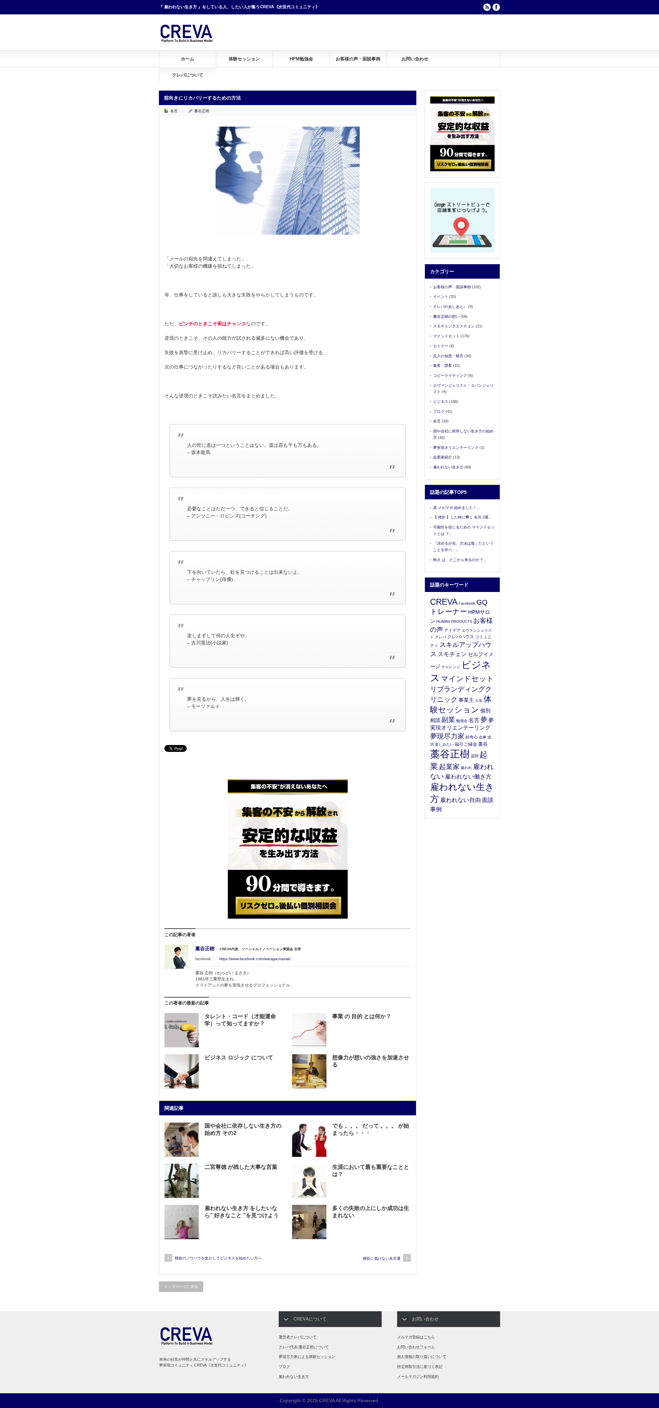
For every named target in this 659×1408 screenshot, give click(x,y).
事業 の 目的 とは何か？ (361, 1016)
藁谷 (483, 744)
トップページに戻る (181, 1286)
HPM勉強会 (301, 58)
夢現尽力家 (447, 736)
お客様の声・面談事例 (358, 58)
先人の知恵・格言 (448, 356)
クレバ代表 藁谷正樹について (304, 1347)
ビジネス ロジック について (239, 1057)
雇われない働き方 (468, 776)
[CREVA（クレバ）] (186, 41)
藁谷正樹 (201, 111)
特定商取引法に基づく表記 (419, 1366)
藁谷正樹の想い (446, 316)
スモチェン (452, 654)
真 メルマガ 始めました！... (456, 507)
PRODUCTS (461, 621)
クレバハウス (460, 637)
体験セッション (244, 58)
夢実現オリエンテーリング (455, 447)
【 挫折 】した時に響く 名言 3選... (462, 517)
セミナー (440, 346)
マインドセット (446, 336)
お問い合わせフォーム (416, 1347)
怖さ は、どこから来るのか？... (459, 560)
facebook (496, 7)
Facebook (467, 603)
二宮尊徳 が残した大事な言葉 (241, 1167)
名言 (174, 111)
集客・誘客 (442, 365)
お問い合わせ (415, 58)
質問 (474, 756)
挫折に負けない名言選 (382, 1258)
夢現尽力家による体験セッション (307, 1356)
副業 (448, 719)
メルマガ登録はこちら (416, 1337)
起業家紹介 (442, 457)
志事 (482, 737)
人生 (479, 700)
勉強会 (461, 721)
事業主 (466, 700)
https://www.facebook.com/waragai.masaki (254, 959)
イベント (440, 296)
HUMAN (443, 621)
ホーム (187, 58)
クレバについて (187, 75)
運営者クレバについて (297, 1337)
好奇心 (471, 737)
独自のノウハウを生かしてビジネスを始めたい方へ (218, 1258)
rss (487, 7)
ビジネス (440, 401)
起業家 (449, 766)
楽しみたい (444, 744)
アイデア (452, 630)
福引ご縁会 (466, 744)
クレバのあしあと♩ (450, 306)
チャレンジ (450, 667)
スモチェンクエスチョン (454, 326)
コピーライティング (450, 375)
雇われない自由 (460, 800)
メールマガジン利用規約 (418, 1376)
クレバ (440, 637)
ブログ (438, 411)
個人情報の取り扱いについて (421, 1356)
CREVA (444, 601)
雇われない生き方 (448, 467)
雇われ (466, 768)
